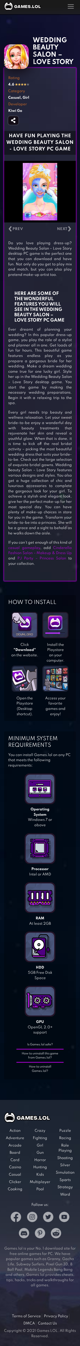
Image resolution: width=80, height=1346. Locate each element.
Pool (40, 1189)
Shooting (65, 1158)
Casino (15, 1167)
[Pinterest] (40, 1234)
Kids (40, 1174)
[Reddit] (56, 1234)
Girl (40, 1145)
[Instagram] (32, 1217)
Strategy (65, 1187)
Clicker (15, 1182)
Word (65, 1194)
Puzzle (65, 1131)
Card (14, 1160)
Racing (65, 1138)
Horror (40, 1160)
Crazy (40, 1131)
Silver (65, 1165)
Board (15, 1153)
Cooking (15, 1189)
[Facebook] (16, 1217)
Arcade (15, 1145)
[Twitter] (48, 1217)
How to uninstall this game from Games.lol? (40, 1055)
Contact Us (47, 1323)
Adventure (15, 1138)
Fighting (40, 1138)
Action (15, 1131)
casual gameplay (24, 548)
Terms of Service (26, 1316)
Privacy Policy (56, 1316)
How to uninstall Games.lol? (40, 1068)
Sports (65, 1180)
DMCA (29, 1323)
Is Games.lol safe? (40, 1044)
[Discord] (24, 1234)
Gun (40, 1153)
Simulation (65, 1172)
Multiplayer (40, 1182)
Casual (15, 1174)
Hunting (40, 1167)
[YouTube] (64, 1217)
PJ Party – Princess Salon (41, 558)
